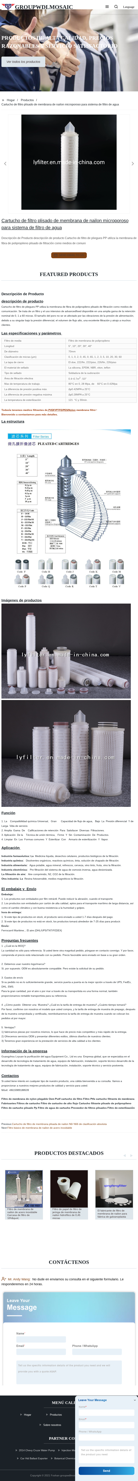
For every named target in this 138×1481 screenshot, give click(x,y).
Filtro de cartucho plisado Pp (19, 1107)
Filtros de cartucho (28, 1103)
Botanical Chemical (65, 1458)
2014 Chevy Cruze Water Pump (37, 1450)
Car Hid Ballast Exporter (34, 1458)
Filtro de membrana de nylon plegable (24, 1098)
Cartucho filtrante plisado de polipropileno (105, 1103)
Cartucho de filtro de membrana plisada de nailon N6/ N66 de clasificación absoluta (59, 1124)
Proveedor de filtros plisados (89, 1107)
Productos (27, 100)
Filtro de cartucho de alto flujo (59, 1103)
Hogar (11, 100)
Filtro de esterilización (121, 1107)
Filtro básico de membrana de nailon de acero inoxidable (39, 1127)
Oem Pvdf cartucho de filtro (65, 1098)
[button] (107, 7)
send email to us (71, 255)
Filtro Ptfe (89, 1098)
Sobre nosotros (52, 1424)
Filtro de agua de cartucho (54, 1107)
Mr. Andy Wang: (19, 1279)
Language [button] (128, 6)
